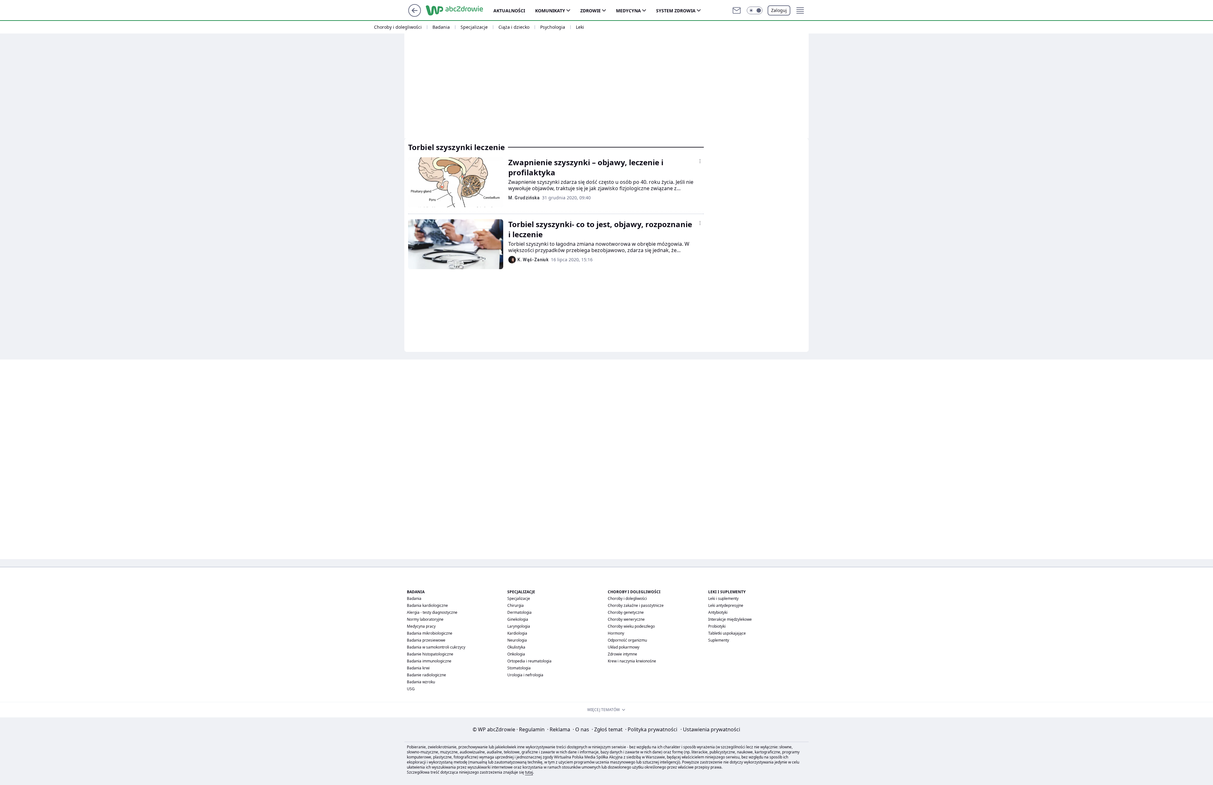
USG (411, 688)
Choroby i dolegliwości (398, 27)
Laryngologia (518, 626)
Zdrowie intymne (622, 654)
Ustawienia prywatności (710, 729)
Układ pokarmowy (623, 647)
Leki (580, 27)
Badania (441, 27)
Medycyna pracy (421, 626)
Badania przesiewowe (426, 640)
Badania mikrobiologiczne (429, 633)
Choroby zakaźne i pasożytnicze (636, 605)
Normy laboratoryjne (425, 619)
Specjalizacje (474, 27)
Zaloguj (779, 10)
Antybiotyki (717, 612)
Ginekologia (517, 619)
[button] (755, 10)
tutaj (529, 772)
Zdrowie (590, 11)
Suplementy (718, 640)
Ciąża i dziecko (513, 27)
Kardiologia (517, 633)
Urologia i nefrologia (525, 675)
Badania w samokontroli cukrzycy (436, 647)
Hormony (616, 633)
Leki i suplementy (723, 598)
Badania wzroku (421, 682)
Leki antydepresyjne (725, 605)
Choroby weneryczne (626, 619)
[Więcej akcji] (700, 161)
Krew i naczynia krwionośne (632, 661)
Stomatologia (519, 668)
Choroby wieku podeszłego (631, 626)
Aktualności (509, 11)
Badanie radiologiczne (426, 675)
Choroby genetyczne (626, 612)
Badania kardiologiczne (427, 605)
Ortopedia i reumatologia (529, 661)
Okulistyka (516, 647)
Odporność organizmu (627, 640)
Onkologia (516, 654)
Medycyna (628, 11)
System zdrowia (676, 11)
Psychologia (552, 27)
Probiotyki (717, 626)
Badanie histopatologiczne (430, 654)
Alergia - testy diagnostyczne (432, 612)
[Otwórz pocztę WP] (737, 10)
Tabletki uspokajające (727, 633)
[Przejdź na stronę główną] (414, 14)
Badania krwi (418, 668)
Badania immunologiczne (429, 661)
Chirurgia (515, 605)
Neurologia (517, 640)
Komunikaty (550, 11)
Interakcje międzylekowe (730, 619)
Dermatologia (519, 612)
